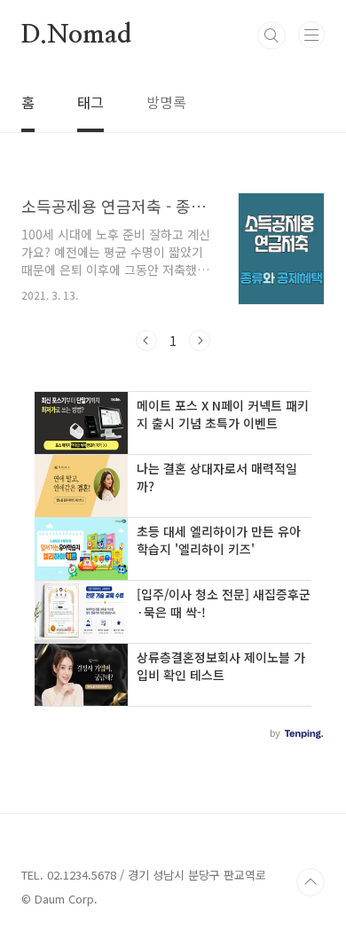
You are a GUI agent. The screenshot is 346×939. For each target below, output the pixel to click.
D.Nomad (76, 35)
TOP (310, 882)
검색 (271, 35)
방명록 (166, 102)
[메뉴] (311, 34)
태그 (90, 102)
